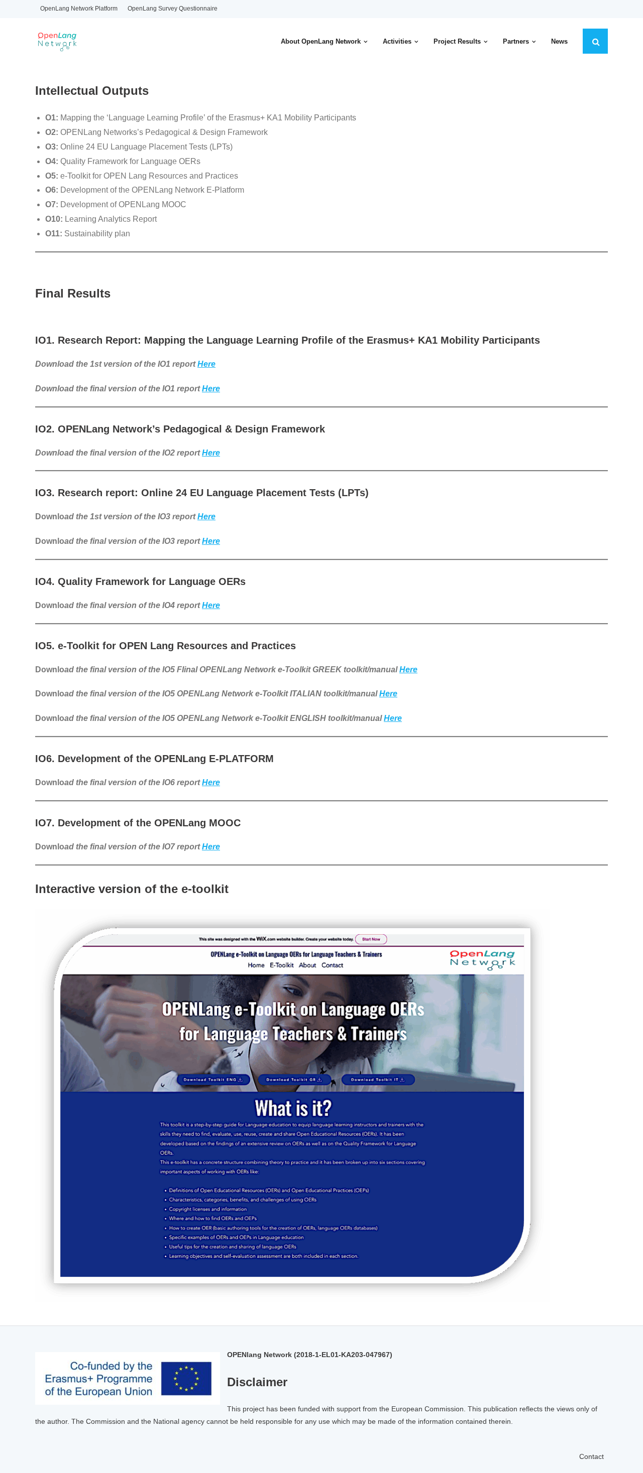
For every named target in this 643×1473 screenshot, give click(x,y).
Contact (591, 1456)
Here (206, 516)
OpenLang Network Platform (79, 8)
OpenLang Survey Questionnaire (173, 8)
